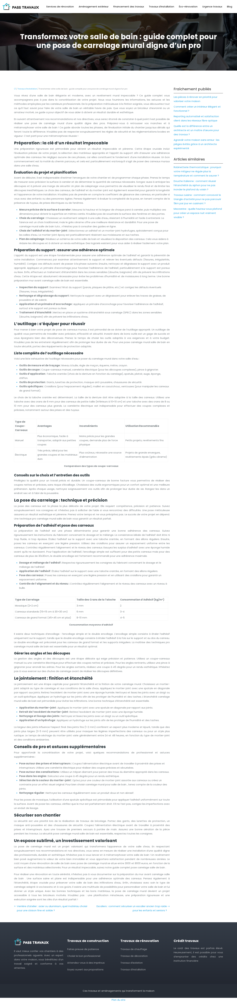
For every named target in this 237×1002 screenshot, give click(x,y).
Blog (229, 6)
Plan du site (118, 1000)
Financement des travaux (128, 6)
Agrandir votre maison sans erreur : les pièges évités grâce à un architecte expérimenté (196, 144)
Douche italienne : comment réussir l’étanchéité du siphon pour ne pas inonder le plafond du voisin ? (195, 185)
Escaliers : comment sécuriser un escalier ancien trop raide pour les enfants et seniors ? (132, 908)
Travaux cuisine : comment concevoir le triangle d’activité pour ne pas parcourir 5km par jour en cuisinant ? (197, 199)
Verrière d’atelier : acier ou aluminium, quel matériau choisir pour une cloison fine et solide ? (52, 908)
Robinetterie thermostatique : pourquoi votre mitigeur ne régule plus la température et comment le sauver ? (197, 171)
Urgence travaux (212, 6)
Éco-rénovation (188, 6)
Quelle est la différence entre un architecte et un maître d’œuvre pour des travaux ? (196, 130)
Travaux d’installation (161, 6)
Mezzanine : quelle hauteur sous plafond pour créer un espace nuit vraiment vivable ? (198, 213)
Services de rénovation (60, 6)
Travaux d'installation (27, 88)
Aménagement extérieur (94, 6)
